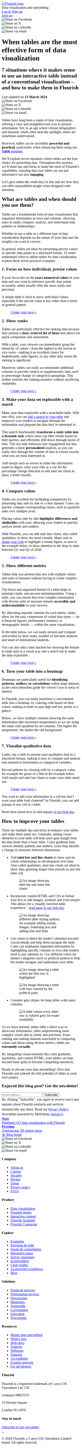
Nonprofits (17, 1306)
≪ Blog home (12, 1135)
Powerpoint (18, 1318)
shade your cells (13, 542)
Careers (15, 1171)
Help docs (17, 1343)
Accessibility (19, 1358)
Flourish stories (20, 1212)
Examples (17, 1241)
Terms (14, 1183)
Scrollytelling (19, 1261)
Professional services (24, 1294)
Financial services (22, 1290)
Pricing (15, 1179)
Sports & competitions (25, 1249)
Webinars (16, 1351)
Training (16, 1347)
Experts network (21, 1362)
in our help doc (64, 812)
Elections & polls (22, 1245)
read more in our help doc (46, 908)
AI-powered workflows (26, 1269)
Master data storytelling (26, 1335)
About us (16, 1167)
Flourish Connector (23, 1224)
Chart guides (19, 1265)
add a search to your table (45, 417)
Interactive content (23, 1216)
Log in (6, 11)
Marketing (17, 1302)
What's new (18, 1339)
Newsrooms (18, 1298)
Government (19, 1310)
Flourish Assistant (22, 1220)
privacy (57, 1114)
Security (16, 1175)
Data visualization (22, 1208)
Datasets (16, 1354)
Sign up (17, 11)
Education (17, 1314)
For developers (20, 1366)
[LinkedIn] (3, 1431)
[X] (2, 1431)
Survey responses (22, 1257)
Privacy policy (20, 1187)
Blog (13, 1273)
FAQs (14, 1191)
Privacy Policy (58, 1109)
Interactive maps (21, 1253)
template (12, 151)
